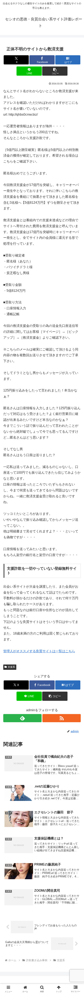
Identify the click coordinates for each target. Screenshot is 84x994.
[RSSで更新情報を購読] (61, 718)
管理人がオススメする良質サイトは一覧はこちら (39, 651)
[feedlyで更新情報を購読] (22, 718)
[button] (54, 71)
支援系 (11, 667)
